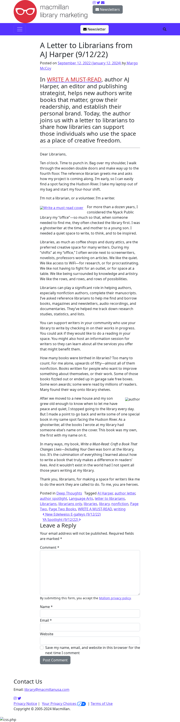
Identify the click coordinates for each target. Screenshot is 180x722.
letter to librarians (110, 498)
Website (46, 634)
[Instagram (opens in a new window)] (15, 698)
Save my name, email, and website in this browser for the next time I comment (92, 650)
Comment (49, 547)
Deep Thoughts (69, 493)
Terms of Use (102, 703)
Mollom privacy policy (115, 598)
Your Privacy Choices (59, 703)
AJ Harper (105, 493)
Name (46, 606)
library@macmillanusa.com (46, 689)
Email (46, 620)
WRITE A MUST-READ (95, 509)
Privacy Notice (25, 703)
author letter (125, 493)
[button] (164, 29)
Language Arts (81, 498)
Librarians (48, 503)
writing (120, 509)
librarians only (70, 503)
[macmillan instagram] (94, 2)
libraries (90, 503)
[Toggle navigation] (20, 29)
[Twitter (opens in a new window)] (19, 698)
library (104, 503)
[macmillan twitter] (98, 2)
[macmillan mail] (102, 2)
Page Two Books (62, 509)
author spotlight (53, 498)
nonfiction (119, 503)
